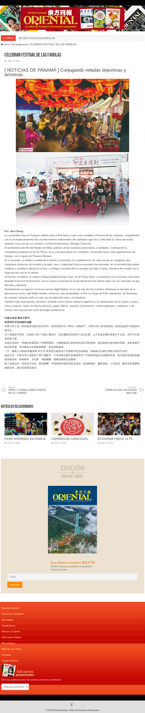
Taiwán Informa (10, 660)
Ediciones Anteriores (13, 614)
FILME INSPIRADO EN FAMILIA (25, 438)
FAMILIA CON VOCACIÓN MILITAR (121, 390)
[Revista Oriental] (72, 17)
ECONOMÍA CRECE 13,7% (115, 438)
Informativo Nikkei (11, 637)
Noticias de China (11, 649)
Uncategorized (19, 44)
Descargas (7, 619)
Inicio (6, 44)
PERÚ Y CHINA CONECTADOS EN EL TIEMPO (27, 390)
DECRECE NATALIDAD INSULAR (37, 38)
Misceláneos (8, 643)
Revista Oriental (10, 608)
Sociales (6, 654)
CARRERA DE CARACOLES (69, 438)
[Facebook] (73, 705)
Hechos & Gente (11, 631)
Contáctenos (8, 625)
